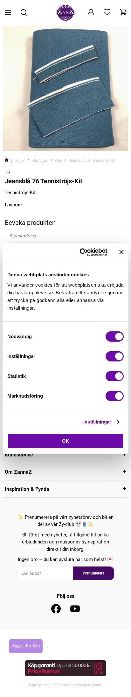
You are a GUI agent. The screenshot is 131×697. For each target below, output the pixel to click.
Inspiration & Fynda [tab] (27, 489)
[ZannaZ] (65, 13)
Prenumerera (93, 573)
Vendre (96, 685)
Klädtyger (39, 160)
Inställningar (97, 421)
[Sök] (24, 13)
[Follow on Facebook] (56, 608)
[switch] (115, 356)
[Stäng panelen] (121, 252)
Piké (58, 160)
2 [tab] (68, 142)
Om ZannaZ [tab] (18, 472)
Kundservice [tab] (19, 455)
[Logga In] (91, 13)
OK (65, 441)
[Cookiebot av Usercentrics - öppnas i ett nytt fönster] (81, 252)
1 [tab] (63, 142)
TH (7, 172)
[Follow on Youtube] (75, 608)
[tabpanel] (65, 88)
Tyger (20, 160)
